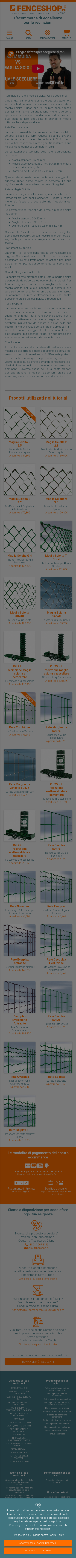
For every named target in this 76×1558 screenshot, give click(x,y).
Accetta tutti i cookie (38, 1550)
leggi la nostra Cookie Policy (48, 1535)
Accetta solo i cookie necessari (38, 1543)
